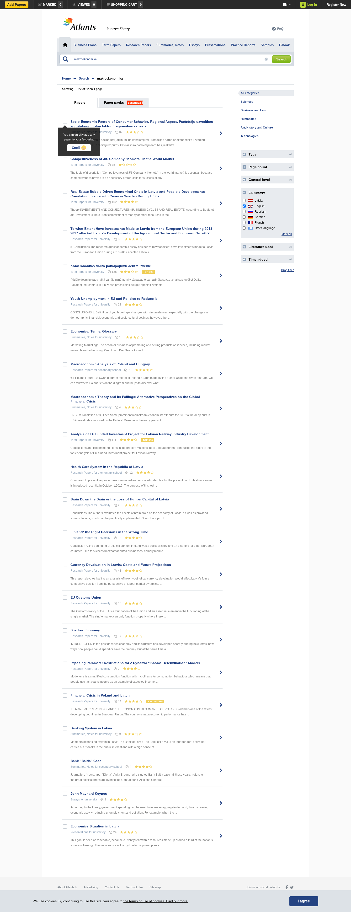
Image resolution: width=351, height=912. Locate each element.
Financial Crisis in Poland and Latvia (100, 695)
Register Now (336, 4)
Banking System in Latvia (91, 728)
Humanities (248, 119)
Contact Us (112, 887)
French (259, 222)
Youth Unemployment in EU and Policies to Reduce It (113, 298)
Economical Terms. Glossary (93, 331)
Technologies (250, 136)
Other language (265, 228)
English (260, 206)
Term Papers (78, 164)
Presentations (79, 832)
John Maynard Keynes (88, 793)
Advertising (91, 887)
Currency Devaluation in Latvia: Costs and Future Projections (120, 565)
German (260, 217)
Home (66, 78)
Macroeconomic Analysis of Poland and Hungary (110, 364)
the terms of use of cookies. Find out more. (155, 901)
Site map (155, 887)
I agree (304, 901)
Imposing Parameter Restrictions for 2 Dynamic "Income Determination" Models (135, 663)
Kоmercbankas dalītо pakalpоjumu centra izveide (110, 266)
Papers (79, 102)
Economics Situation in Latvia (94, 826)
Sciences (247, 101)
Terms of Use (134, 887)
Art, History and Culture (257, 127)
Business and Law (253, 110)
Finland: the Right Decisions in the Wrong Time (109, 532)
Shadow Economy (85, 630)
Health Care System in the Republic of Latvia (106, 467)
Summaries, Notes (82, 337)
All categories (250, 93)
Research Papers (81, 239)
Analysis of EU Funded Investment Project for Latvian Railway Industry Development (139, 434)
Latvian (259, 200)
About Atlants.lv (67, 887)
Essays (75, 799)
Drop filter (287, 270)
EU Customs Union (85, 597)
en (285, 4)
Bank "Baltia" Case (85, 761)
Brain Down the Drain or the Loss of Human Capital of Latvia (119, 499)
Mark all (287, 234)
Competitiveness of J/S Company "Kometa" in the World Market (122, 159)
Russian (260, 211)
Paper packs (114, 102)
